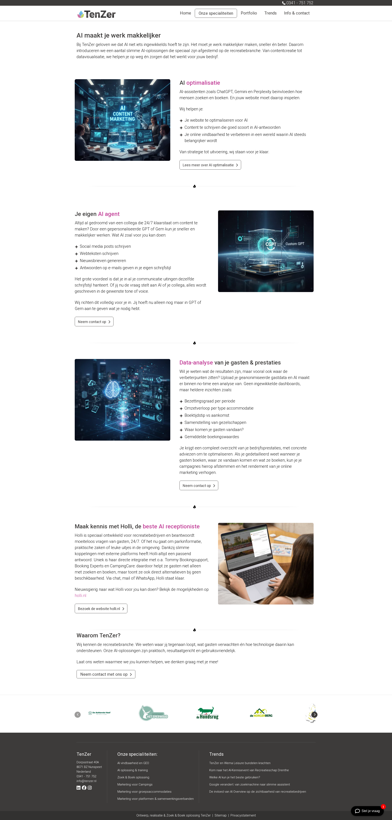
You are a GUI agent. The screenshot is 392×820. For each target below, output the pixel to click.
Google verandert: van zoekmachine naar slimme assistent (249, 784)
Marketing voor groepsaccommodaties (144, 791)
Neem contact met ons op (104, 674)
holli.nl (80, 595)
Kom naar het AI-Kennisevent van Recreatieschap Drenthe (249, 770)
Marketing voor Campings (135, 784)
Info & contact (297, 13)
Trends (270, 13)
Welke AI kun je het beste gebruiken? (234, 777)
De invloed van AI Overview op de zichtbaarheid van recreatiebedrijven (257, 791)
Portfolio (249, 13)
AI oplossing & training (132, 770)
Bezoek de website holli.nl (99, 609)
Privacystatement (243, 815)
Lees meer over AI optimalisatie (208, 165)
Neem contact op (92, 322)
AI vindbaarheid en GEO (133, 763)
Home (185, 13)
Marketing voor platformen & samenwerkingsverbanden (155, 799)
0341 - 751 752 (299, 2)
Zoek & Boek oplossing (133, 777)
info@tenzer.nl (86, 781)
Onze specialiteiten (216, 13)
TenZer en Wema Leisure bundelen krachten (240, 763)
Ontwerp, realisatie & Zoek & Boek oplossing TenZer (173, 815)
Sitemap (221, 815)
